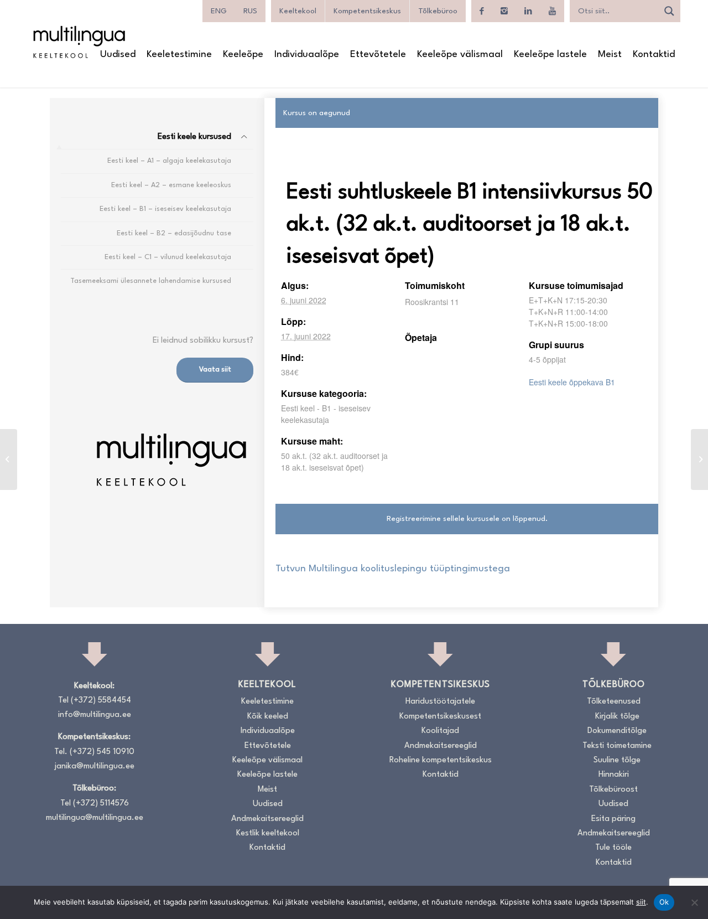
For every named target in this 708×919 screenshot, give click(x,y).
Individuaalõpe (268, 731)
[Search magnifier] (669, 11)
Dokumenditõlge (617, 731)
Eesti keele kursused (194, 137)
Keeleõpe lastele (267, 775)
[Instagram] (504, 11)
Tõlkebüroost (613, 790)
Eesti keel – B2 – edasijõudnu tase (174, 233)
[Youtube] (552, 11)
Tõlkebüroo (437, 11)
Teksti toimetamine (617, 746)
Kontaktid (267, 848)
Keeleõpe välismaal (267, 760)
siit (641, 901)
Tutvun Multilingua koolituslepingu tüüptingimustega (392, 569)
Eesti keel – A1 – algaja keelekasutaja (169, 160)
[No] (694, 902)
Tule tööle (613, 848)
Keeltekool (297, 11)
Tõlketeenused (614, 702)
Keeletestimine (267, 702)
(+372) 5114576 (101, 803)
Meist (267, 790)
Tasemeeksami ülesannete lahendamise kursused (150, 281)
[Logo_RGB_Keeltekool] (78, 41)
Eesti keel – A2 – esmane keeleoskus (171, 185)
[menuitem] (118, 54)
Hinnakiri (613, 775)
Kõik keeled (267, 717)
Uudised (268, 804)
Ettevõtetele (267, 746)
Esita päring (613, 819)
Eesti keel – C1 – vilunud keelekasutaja (168, 257)
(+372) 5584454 (101, 700)
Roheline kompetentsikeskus (440, 760)
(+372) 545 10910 (102, 752)
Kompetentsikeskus (367, 11)
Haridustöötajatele (440, 702)
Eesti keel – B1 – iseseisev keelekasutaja (165, 209)
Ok (664, 901)
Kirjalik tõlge (617, 717)
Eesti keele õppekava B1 (572, 382)
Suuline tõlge (617, 760)
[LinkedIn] (528, 11)
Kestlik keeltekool (267, 833)
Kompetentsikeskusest (440, 717)
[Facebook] (481, 11)
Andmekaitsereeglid (267, 819)
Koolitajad (440, 731)
